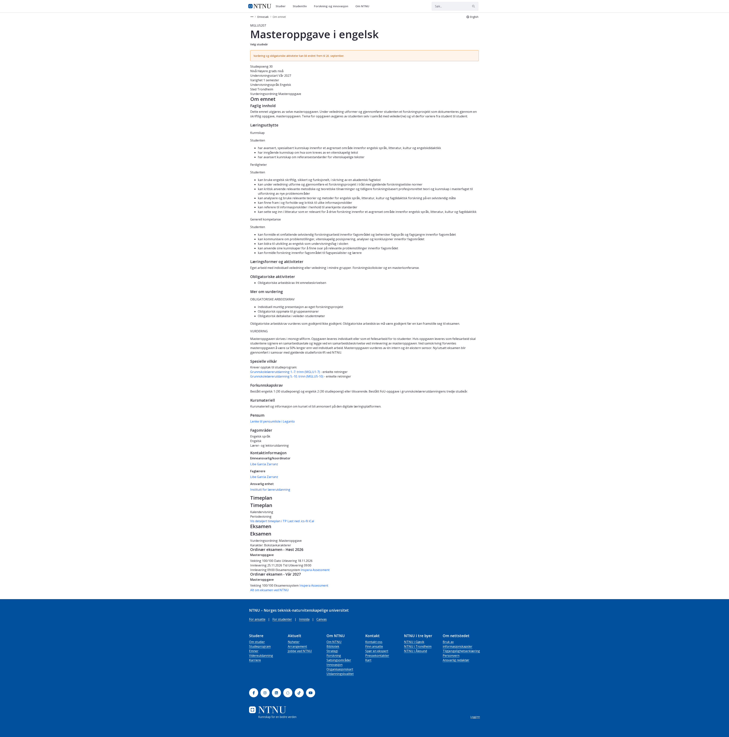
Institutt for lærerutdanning (270, 489)
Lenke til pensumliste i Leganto (272, 421)
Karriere (255, 660)
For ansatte (257, 619)
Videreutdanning (261, 655)
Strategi (332, 651)
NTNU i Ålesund (415, 651)
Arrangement (297, 646)
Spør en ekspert (376, 651)
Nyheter (294, 642)
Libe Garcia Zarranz (264, 464)
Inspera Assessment (315, 570)
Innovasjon (334, 665)
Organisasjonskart (340, 669)
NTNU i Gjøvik (414, 642)
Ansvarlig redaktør (456, 660)
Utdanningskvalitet (340, 674)
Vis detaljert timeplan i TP (268, 521)
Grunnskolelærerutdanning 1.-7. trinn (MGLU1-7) (285, 372)
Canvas (321, 619)
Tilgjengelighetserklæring (461, 651)
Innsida (304, 619)
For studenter (282, 619)
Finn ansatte (374, 646)
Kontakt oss (373, 642)
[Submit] (474, 6)
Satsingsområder (339, 660)
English (474, 17)
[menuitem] (282, 6)
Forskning (334, 655)
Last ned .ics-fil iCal (300, 521)
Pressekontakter (377, 655)
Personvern (451, 655)
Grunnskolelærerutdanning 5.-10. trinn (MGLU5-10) (286, 376)
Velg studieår (259, 44)
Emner (253, 651)
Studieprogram (260, 646)
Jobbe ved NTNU (300, 651)
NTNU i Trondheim (418, 646)
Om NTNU (334, 642)
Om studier (257, 642)
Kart (368, 660)
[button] (252, 17)
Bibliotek (333, 646)
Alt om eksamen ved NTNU (269, 590)
